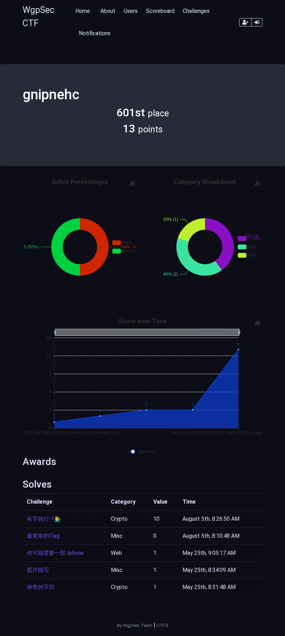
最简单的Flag (43, 536)
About (107, 11)
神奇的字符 (41, 587)
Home (82, 11)
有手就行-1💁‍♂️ (44, 518)
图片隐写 (38, 570)
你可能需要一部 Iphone (55, 553)
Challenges (196, 11)
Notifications (95, 33)
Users (131, 11)
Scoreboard (160, 11)
